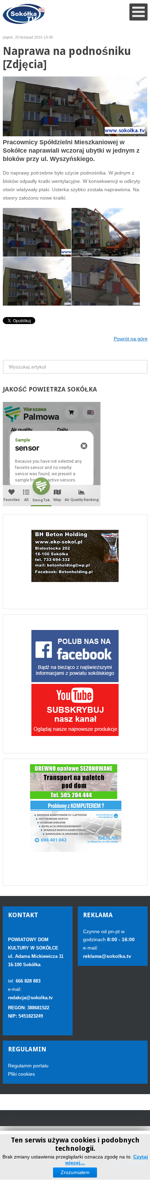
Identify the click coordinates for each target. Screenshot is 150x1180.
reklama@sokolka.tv (107, 956)
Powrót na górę (131, 338)
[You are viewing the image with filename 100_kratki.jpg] (106, 232)
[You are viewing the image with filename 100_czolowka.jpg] (37, 232)
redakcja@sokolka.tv (30, 997)
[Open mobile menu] (138, 12)
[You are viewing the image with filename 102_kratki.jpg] (37, 281)
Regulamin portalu (28, 1065)
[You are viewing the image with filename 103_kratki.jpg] (106, 281)
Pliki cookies (21, 1074)
